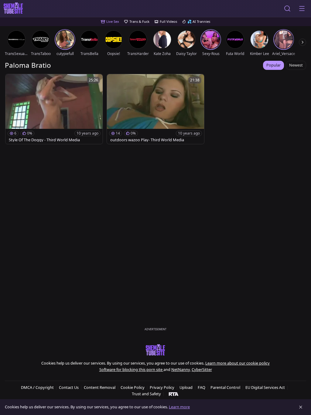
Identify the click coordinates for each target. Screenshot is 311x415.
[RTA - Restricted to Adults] (173, 394)
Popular (273, 65)
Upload (186, 387)
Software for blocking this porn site (131, 369)
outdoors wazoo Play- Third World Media (147, 140)
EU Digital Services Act (265, 387)
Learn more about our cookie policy (237, 363)
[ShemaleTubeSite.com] (13, 8)
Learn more (179, 407)
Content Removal (99, 387)
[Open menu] (301, 8)
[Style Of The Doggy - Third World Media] (54, 109)
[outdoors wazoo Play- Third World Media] (155, 109)
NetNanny (180, 369)
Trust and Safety (146, 393)
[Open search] (287, 8)
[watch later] (13, 81)
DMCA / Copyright (37, 387)
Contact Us (69, 387)
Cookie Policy (133, 387)
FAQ (201, 387)
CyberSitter (202, 369)
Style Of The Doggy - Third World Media (44, 140)
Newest (296, 65)
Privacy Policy (162, 387)
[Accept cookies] (300, 407)
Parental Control (225, 387)
